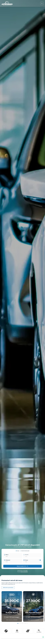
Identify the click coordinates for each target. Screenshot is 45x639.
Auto (18, 550)
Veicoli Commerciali (25, 550)
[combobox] (13, 556)
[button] (19, 623)
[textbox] (13, 556)
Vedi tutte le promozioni (8, 587)
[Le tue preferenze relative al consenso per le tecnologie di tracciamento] (43, 637)
